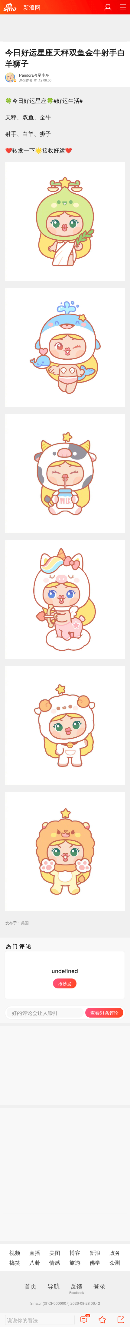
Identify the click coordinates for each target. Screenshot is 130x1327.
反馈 (76, 1286)
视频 (14, 1252)
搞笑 (14, 1262)
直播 (34, 1252)
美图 (54, 1252)
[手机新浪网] (10, 7)
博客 (75, 1252)
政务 (114, 1252)
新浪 (94, 1252)
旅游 (75, 1262)
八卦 (34, 1262)
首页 (30, 1286)
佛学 (94, 1262)
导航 (53, 1286)
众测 (114, 1262)
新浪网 (32, 7)
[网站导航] (123, 7)
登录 (99, 1286)
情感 (54, 1262)
